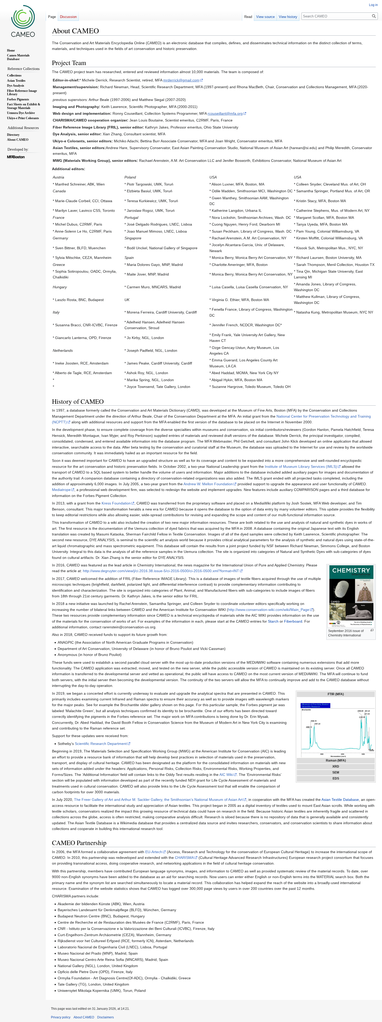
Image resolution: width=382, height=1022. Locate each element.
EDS (336, 778)
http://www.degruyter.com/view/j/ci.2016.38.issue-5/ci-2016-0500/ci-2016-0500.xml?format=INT (161, 571)
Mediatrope (61, 490)
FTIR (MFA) (336, 694)
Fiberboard (293, 621)
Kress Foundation (116, 503)
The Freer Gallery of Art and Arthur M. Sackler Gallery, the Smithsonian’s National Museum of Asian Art (158, 799)
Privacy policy (60, 1017)
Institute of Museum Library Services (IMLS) (301, 466)
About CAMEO (84, 1017)
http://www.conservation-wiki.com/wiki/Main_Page (268, 610)
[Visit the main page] (23, 21)
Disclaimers (105, 1017)
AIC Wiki (226, 774)
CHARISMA (184, 857)
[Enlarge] (372, 630)
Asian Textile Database (340, 799)
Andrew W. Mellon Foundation (208, 484)
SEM (335, 772)
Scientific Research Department (101, 744)
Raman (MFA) (336, 760)
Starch (273, 621)
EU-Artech (153, 852)
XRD (335, 766)
